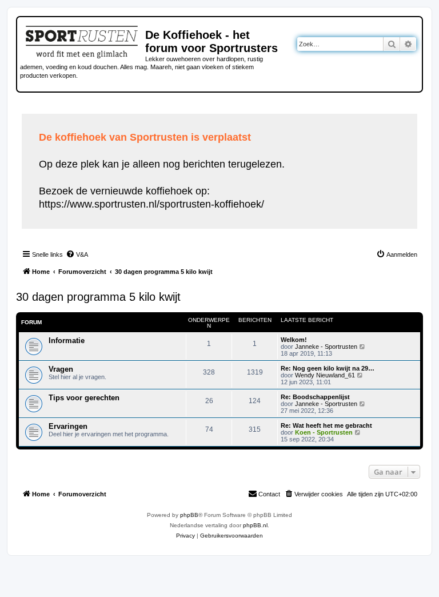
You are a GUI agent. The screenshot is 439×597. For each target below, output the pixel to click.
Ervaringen (68, 426)
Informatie (67, 340)
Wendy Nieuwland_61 (325, 375)
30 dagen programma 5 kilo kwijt (98, 296)
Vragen (61, 369)
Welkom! (294, 339)
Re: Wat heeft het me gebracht (326, 425)
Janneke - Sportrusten (326, 346)
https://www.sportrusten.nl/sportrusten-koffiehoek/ (151, 204)
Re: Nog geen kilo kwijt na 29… (327, 368)
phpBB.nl (255, 525)
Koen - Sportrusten (324, 432)
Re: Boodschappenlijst (315, 396)
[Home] (82, 40)
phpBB (189, 515)
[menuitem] (77, 254)
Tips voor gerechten (84, 397)
